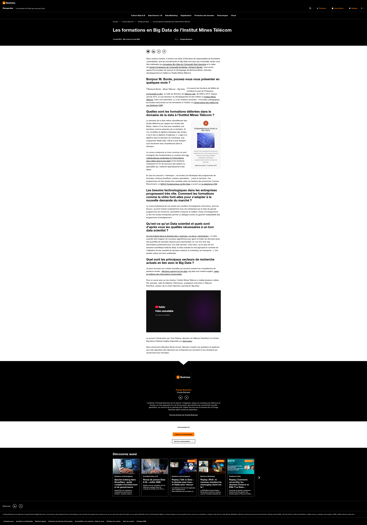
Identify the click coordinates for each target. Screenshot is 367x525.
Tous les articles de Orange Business (183, 415)
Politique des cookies (114, 521)
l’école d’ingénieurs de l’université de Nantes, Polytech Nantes (175, 67)
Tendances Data (143, 22)
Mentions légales (40, 521)
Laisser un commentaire (183, 434)
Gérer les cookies (128, 521)
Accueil (115, 22)
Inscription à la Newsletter (24, 521)
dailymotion (187, 341)
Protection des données (204, 15)
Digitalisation (186, 15)
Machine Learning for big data (174, 271)
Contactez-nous (8, 521)
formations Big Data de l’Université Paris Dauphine (184, 64)
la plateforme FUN (209, 184)
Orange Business (183, 390)
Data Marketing (171, 15)
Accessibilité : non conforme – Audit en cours (89, 521)
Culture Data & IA (138, 15)
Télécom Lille (189, 94)
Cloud (233, 15)
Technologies (222, 15)
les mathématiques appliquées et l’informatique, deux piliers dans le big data (167, 158)
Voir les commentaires (182, 441)
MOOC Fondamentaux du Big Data (175, 184)
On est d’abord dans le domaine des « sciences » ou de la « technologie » (177, 236)
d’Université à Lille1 (154, 94)
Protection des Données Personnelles (60, 521)
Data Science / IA (155, 15)
